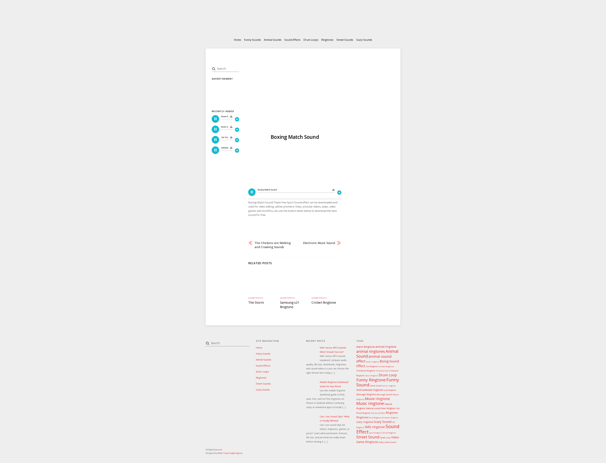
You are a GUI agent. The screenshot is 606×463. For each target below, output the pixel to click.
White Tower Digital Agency (230, 453)
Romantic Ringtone (390, 418)
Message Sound (384, 394)
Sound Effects (292, 40)
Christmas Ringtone (365, 370)
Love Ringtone (389, 390)
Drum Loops (310, 40)
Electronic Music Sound (319, 243)
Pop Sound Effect (378, 413)
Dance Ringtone (371, 376)
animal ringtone (385, 347)
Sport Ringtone (375, 433)
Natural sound (373, 408)
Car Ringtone (371, 366)
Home (237, 40)
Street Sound (367, 436)
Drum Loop (388, 375)
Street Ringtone (389, 433)
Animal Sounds (272, 40)
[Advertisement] (294, 165)
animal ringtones (370, 351)
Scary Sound (383, 422)
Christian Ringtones (386, 366)
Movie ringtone (377, 398)
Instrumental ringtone (369, 390)
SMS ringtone (375, 427)
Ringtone (392, 413)
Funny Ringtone (371, 380)
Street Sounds (344, 40)
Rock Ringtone (375, 417)
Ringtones (327, 40)
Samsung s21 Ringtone (289, 304)
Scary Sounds (364, 40)
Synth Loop (385, 437)
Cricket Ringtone (324, 302)
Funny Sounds (252, 40)
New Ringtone (388, 408)
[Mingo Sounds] (303, 27)
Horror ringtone (389, 386)
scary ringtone (364, 422)
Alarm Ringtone (365, 347)
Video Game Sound (387, 442)
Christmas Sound (383, 371)
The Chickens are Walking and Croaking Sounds (273, 245)
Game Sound (376, 385)
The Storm (256, 302)
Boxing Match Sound (295, 136)
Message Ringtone (366, 394)
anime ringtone (372, 362)
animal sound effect (374, 358)
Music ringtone (370, 403)
